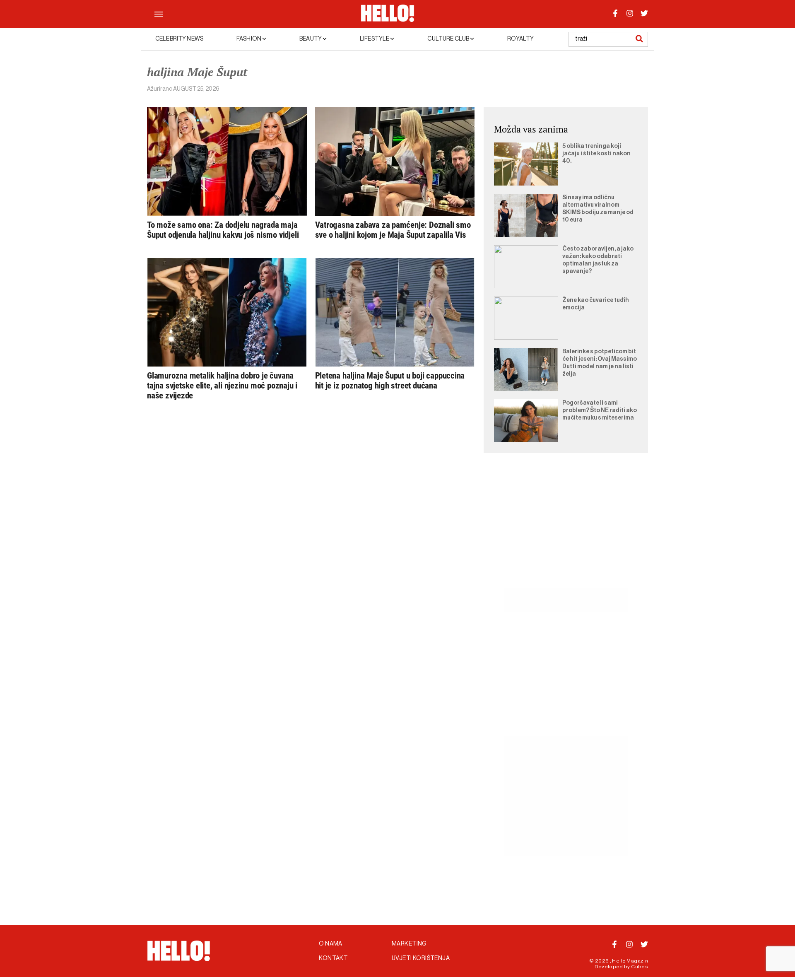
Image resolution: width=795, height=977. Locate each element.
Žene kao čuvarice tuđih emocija (595, 304)
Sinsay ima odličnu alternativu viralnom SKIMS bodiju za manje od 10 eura (598, 209)
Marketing (409, 944)
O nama (330, 944)
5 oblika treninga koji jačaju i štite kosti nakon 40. (596, 153)
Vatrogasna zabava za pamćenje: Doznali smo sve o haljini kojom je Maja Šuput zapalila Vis (393, 230)
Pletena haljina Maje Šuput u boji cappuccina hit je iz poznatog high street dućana (390, 381)
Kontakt (333, 958)
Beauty (311, 39)
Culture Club (448, 39)
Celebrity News (179, 39)
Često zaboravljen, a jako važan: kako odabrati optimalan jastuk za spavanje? (598, 260)
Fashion (249, 39)
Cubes (639, 966)
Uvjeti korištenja (421, 958)
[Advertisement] (566, 530)
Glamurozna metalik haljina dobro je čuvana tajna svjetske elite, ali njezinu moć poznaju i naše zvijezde (222, 385)
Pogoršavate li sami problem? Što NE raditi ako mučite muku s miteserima (599, 410)
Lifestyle (375, 39)
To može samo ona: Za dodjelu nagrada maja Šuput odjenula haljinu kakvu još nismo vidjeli (223, 230)
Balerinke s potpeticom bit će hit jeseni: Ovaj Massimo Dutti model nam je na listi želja (599, 363)
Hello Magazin (630, 960)
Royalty (520, 39)
